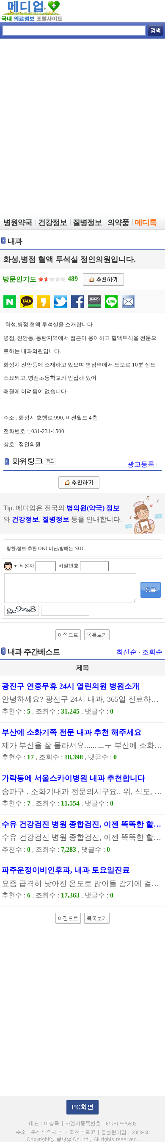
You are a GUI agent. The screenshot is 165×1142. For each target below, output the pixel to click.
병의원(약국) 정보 (93, 507)
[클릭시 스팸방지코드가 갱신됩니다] (22, 609)
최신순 (126, 652)
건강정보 (25, 519)
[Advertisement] (82, 127)
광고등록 (141, 464)
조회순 (152, 652)
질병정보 (55, 519)
